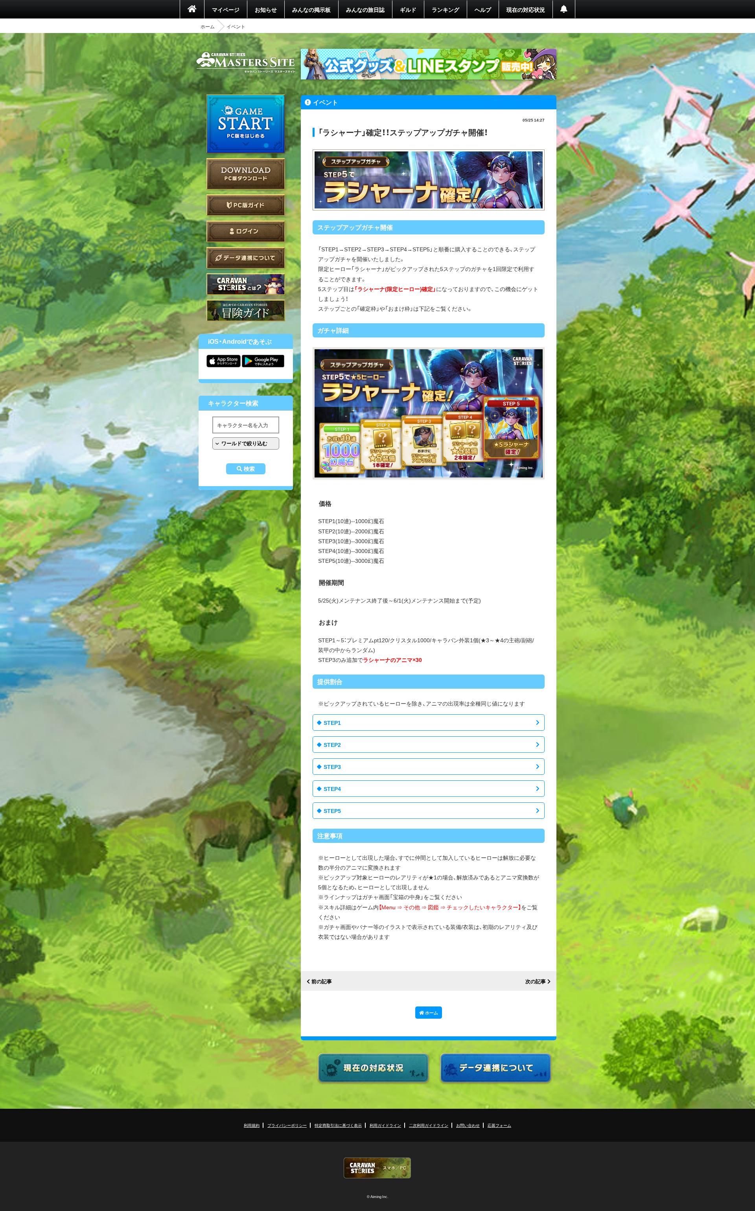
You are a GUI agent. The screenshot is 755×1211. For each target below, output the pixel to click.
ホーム (208, 26)
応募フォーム (499, 1125)
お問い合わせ (468, 1125)
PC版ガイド (245, 205)
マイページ (225, 9)
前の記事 (321, 981)
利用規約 (252, 1125)
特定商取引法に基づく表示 (338, 1125)
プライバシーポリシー (287, 1125)
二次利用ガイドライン (428, 1125)
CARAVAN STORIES (377, 1168)
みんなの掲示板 (311, 9)
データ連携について (245, 258)
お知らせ (266, 9)
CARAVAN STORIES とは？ (245, 284)
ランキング (445, 9)
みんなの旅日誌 (365, 9)
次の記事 (535, 981)
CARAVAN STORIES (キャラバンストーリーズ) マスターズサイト (246, 62)
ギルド (408, 9)
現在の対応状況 (525, 9)
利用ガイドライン (385, 1125)
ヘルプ (483, 9)
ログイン (245, 231)
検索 (249, 469)
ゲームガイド (245, 310)
